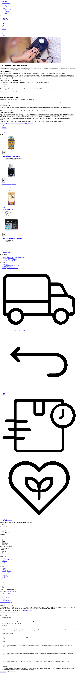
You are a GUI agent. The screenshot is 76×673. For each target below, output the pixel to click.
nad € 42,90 (13, 4)
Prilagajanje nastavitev (14, 612)
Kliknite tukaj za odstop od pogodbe (6, 602)
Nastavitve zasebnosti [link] (6, 596)
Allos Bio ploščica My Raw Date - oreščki (9, 260)
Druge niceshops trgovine (6, 600)
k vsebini (3, 2)
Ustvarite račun (4, 22)
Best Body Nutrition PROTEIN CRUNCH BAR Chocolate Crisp (13, 257)
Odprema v (5, 6)
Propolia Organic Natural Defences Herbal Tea (10, 268)
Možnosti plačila (7, 12)
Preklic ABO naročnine (6, 597)
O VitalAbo (4, 581)
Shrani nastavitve (3, 671)
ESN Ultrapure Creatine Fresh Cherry (8, 267)
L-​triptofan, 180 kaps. (9, 184)
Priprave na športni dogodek (7, 252)
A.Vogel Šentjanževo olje (6, 266)
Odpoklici (4, 577)
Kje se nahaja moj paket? (6, 571)
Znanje (4, 127)
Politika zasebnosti (3, 672)
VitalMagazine (4, 575)
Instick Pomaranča (5, 264)
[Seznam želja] (3, 24)
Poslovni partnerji (5, 564)
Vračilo (6, 10)
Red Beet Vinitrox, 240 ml (12, 238)
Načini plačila (4, 561)
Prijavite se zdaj (5, 19)
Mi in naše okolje (5, 576)
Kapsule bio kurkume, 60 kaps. (11, 156)
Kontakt (6, 13)
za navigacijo (4, 1)
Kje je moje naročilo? (8, 9)
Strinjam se (2, 612)
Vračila (3, 560)
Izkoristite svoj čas (5, 250)
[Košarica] (39, 26)
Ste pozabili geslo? (5, 570)
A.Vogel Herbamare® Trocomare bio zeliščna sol (10, 265)
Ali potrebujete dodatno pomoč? (7, 563)
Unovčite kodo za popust (6, 572)
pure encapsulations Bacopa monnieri (8, 258)
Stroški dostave (7, 11)
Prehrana (4, 128)
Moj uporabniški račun (6, 562)
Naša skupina (4, 582)
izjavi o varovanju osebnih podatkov (27, 610)
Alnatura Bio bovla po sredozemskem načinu (9, 259)
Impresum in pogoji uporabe (7, 593)
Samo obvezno (7, 612)
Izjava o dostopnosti (5, 595)
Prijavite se (4, 568)
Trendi (4, 130)
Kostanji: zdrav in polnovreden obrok (8, 251)
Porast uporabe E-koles (6, 249)
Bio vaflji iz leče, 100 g (9, 209)
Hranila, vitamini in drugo (7, 131)
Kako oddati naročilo (5, 558)
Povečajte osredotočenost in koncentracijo (9, 248)
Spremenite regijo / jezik (12, 589)
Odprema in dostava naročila (7, 559)
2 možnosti (4, 206)
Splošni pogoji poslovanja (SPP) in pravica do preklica (11, 594)
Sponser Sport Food (5, 256)
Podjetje (3, 599)
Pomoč (3, 8)
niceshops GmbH (8, 591)
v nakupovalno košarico (6, 3)
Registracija (4, 569)
